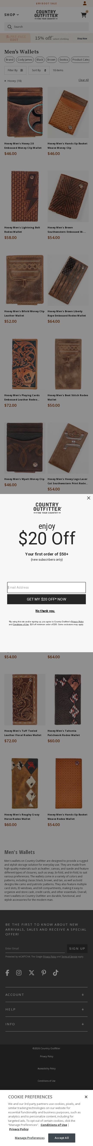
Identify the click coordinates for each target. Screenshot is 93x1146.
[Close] (86, 1097)
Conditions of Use (54, 1125)
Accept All (62, 1138)
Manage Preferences (29, 1138)
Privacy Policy (19, 1129)
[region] (46, 1118)
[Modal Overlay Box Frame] (46, 573)
